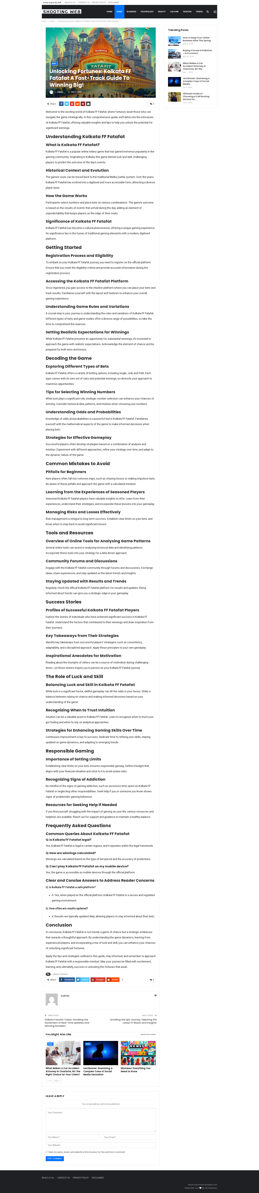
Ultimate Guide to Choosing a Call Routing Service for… (196, 96)
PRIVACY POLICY (99, 2)
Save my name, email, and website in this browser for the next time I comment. (87, 1152)
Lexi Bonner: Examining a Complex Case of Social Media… (196, 81)
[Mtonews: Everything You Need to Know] (138, 1053)
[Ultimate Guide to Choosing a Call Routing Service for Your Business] (174, 97)
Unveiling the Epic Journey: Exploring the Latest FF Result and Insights (133, 1021)
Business (131, 11)
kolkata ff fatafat (60, 974)
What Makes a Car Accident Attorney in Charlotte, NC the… (194, 66)
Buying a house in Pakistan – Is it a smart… (197, 52)
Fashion (187, 11)
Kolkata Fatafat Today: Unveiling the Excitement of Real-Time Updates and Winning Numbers (67, 1022)
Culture (174, 11)
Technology (147, 11)
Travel (199, 11)
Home (109, 11)
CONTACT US (83, 2)
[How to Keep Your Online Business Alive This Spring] (174, 41)
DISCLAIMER (113, 2)
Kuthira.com (212, 1185)
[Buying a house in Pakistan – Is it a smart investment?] (174, 54)
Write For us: (70, 2)
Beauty (162, 11)
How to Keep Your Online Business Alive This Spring (197, 39)
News (119, 11)
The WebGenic (211, 1188)
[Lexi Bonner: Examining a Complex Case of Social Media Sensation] (100, 1053)
